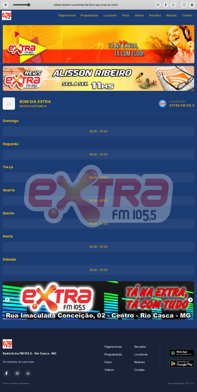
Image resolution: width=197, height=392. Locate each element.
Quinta (8, 213)
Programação (89, 15)
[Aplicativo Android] (192, 5)
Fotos (125, 15)
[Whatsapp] (173, 5)
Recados (155, 15)
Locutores (110, 15)
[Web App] (184, 5)
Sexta (8, 236)
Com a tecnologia (176, 383)
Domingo (10, 121)
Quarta (9, 190)
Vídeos (139, 15)
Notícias (171, 15)
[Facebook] (166, 5)
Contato (187, 15)
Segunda (10, 144)
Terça (8, 167)
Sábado (9, 259)
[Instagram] (158, 5)
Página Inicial (66, 15)
